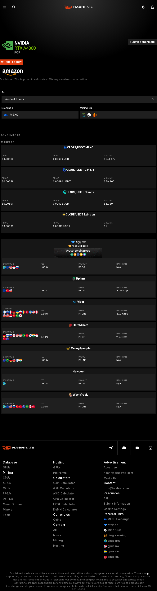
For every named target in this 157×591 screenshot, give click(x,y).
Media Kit (110, 478)
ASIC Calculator (64, 493)
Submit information (117, 503)
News (57, 535)
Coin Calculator (64, 483)
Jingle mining (117, 535)
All (55, 529)
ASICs (7, 483)
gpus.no (113, 546)
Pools (7, 514)
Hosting (58, 545)
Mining (58, 540)
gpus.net (113, 540)
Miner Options (13, 504)
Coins (57, 519)
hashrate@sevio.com (118, 472)
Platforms (60, 472)
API (106, 498)
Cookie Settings (115, 509)
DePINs (8, 498)
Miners (7, 509)
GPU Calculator (63, 488)
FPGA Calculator (64, 504)
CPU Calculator (63, 498)
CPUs (6, 488)
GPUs (6, 467)
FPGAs (7, 493)
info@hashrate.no (116, 488)
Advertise (110, 467)
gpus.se (113, 551)
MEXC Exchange (118, 519)
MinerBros (114, 530)
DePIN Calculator (65, 509)
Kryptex (112, 524)
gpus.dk (113, 556)
